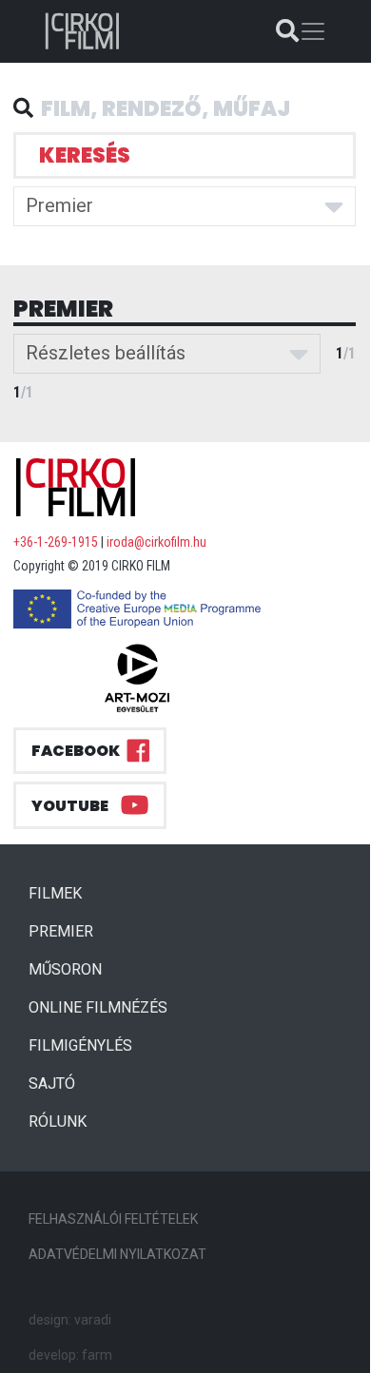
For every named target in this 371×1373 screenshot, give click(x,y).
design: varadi (70, 1319)
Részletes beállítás (106, 352)
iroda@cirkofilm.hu (156, 542)
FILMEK (63, 892)
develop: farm (70, 1355)
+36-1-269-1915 (55, 542)
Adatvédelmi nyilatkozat (117, 1254)
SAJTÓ (52, 1083)
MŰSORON (65, 969)
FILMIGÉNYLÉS (80, 1045)
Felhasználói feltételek (113, 1219)
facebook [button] (75, 751)
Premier (59, 205)
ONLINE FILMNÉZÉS (98, 1007)
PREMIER (68, 930)
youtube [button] (69, 806)
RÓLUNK (58, 1121)
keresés (84, 155)
